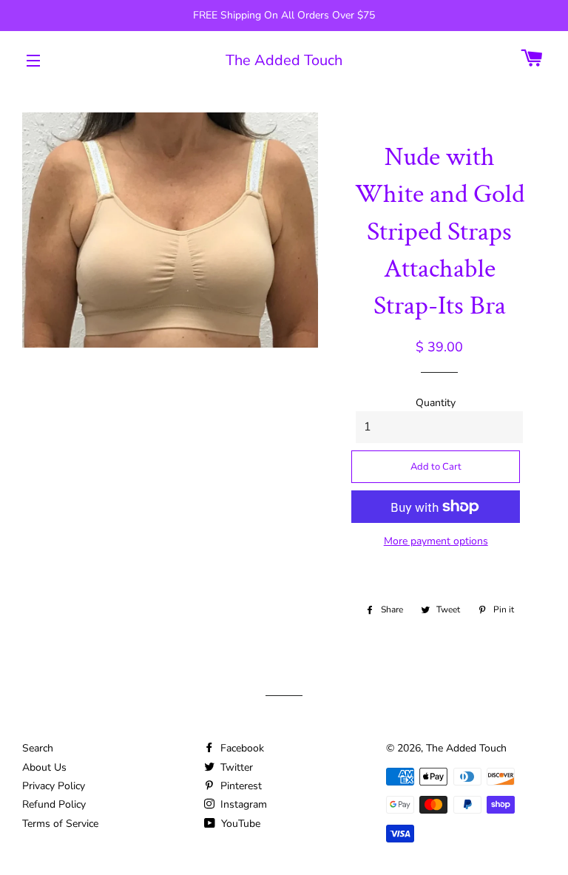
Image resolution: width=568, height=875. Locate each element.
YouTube (239, 824)
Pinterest (239, 786)
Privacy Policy (53, 786)
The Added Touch (284, 60)
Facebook (240, 748)
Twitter (235, 767)
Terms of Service (60, 824)
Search (37, 748)
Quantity (436, 403)
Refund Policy (54, 804)
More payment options (436, 541)
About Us (44, 767)
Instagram (242, 804)
